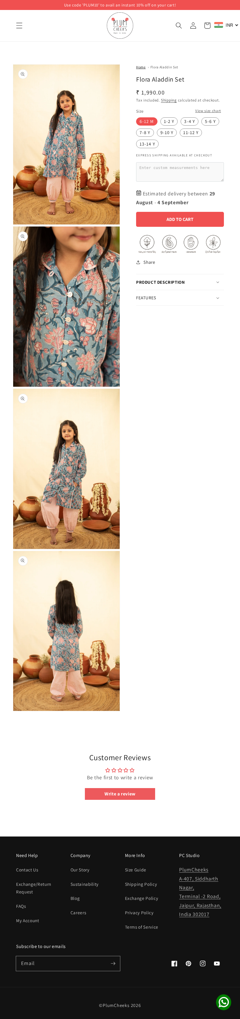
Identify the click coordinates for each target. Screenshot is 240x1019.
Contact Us (27, 870)
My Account (27, 920)
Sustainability (85, 884)
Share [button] (149, 262)
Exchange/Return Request (33, 888)
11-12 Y (190, 132)
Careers (78, 912)
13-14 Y (147, 144)
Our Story (80, 870)
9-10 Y (167, 132)
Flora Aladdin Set (164, 67)
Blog (75, 898)
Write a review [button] (120, 794)
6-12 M (147, 121)
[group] (120, 5)
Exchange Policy (141, 898)
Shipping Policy (141, 884)
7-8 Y (145, 132)
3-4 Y (189, 121)
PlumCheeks (116, 1005)
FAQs (21, 906)
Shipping (169, 100)
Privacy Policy (139, 912)
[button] (19, 25)
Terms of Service (142, 927)
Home (141, 67)
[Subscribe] (113, 963)
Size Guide (136, 870)
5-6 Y (210, 121)
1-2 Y (169, 121)
